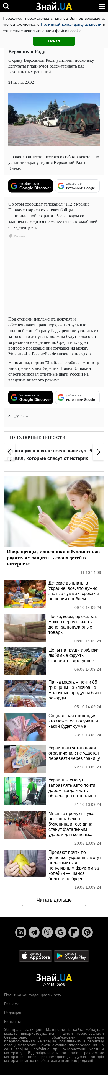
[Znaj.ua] (54, 6)
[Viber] (47, 932)
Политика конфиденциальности (33, 995)
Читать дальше (54, 900)
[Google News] (60, 932)
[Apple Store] (36, 956)
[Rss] (20, 932)
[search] (6, 6)
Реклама (12, 1004)
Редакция (12, 1013)
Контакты (12, 1022)
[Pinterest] (87, 932)
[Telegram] (34, 932)
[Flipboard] (73, 932)
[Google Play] (71, 956)
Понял (54, 41)
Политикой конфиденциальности (71, 24)
